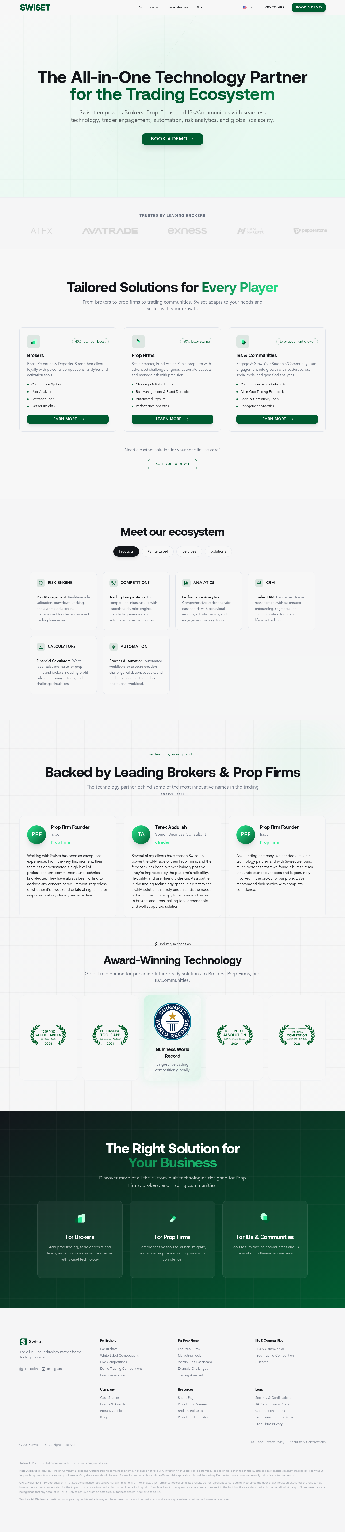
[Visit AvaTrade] (60, 231)
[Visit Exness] (137, 231)
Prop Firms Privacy (269, 1424)
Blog (199, 7)
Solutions (218, 551)
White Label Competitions (119, 1355)
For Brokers (108, 1349)
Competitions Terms (270, 1411)
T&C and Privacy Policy (272, 1404)
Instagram (54, 1369)
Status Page (187, 1397)
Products (126, 551)
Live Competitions (113, 1362)
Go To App (275, 7)
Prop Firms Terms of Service (275, 1417)
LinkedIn (31, 1369)
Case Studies (177, 7)
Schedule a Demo (172, 464)
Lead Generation (112, 1375)
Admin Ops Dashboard (195, 1362)
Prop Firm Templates (193, 1417)
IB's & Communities (269, 1349)
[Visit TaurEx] (322, 231)
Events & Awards (112, 1404)
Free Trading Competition (274, 1355)
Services (189, 551)
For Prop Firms (189, 1349)
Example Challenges (193, 1368)
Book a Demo (309, 7)
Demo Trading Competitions (121, 1368)
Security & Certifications (273, 1397)
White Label (158, 551)
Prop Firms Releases (192, 1404)
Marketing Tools (189, 1355)
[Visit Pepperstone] (261, 231)
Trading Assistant (190, 1375)
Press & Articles (111, 1411)
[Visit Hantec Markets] (200, 231)
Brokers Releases (190, 1411)
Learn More (64, 419)
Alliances (261, 1362)
